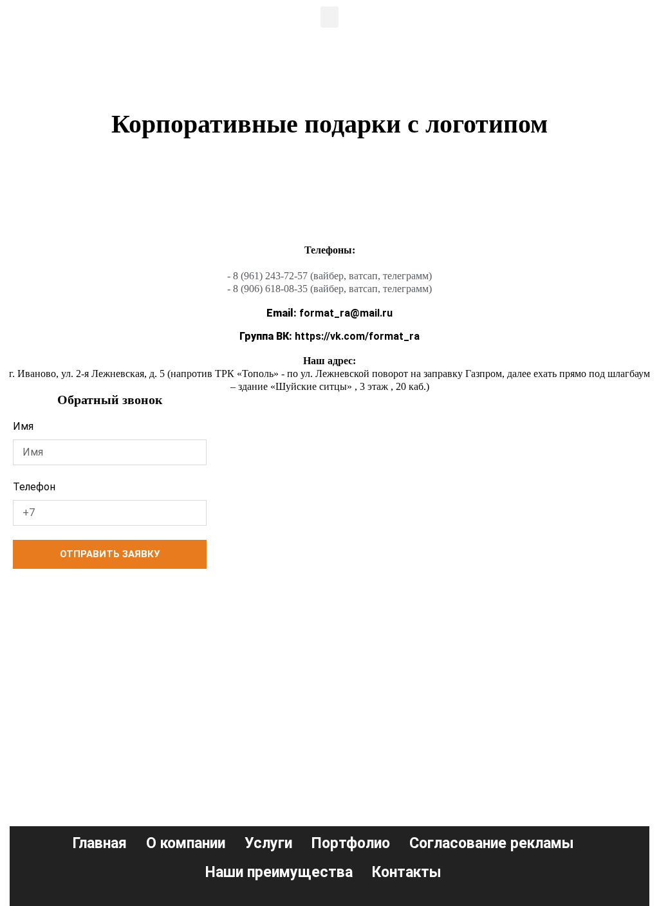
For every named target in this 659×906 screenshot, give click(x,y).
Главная (100, 843)
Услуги (268, 843)
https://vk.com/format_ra (329, 336)
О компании (185, 843)
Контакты (406, 872)
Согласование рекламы (491, 843)
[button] (329, 17)
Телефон (34, 487)
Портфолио (350, 843)
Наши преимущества (279, 872)
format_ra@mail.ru (329, 313)
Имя (23, 426)
